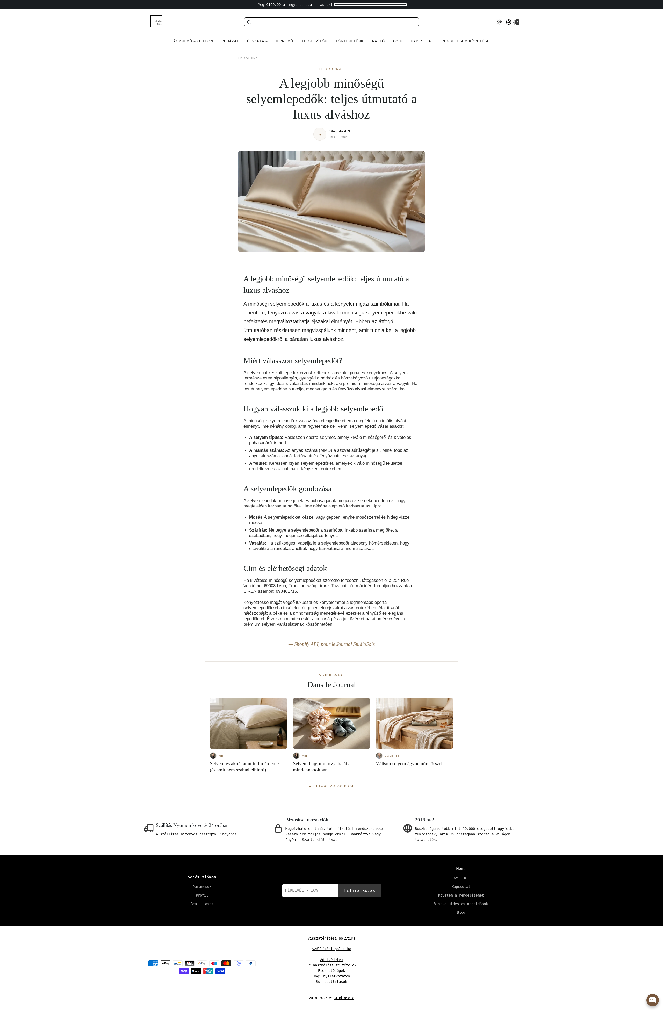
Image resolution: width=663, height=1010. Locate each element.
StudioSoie (344, 998)
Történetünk (350, 41)
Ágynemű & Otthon (193, 41)
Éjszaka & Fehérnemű (270, 41)
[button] (499, 22)
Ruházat (230, 41)
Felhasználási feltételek (331, 965)
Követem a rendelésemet (461, 895)
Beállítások (202, 904)
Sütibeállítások (331, 981)
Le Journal (249, 58)
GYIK (397, 41)
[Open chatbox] (652, 1000)
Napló (378, 41)
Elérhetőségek (331, 971)
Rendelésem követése (466, 41)
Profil (202, 895)
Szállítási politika (331, 949)
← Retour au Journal (332, 786)
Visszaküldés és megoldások (461, 904)
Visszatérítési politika (331, 938)
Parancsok (202, 887)
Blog (461, 912)
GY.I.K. (461, 878)
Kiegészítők (314, 41)
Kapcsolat (422, 41)
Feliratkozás (359, 890)
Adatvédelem (331, 960)
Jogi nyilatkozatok (331, 976)
